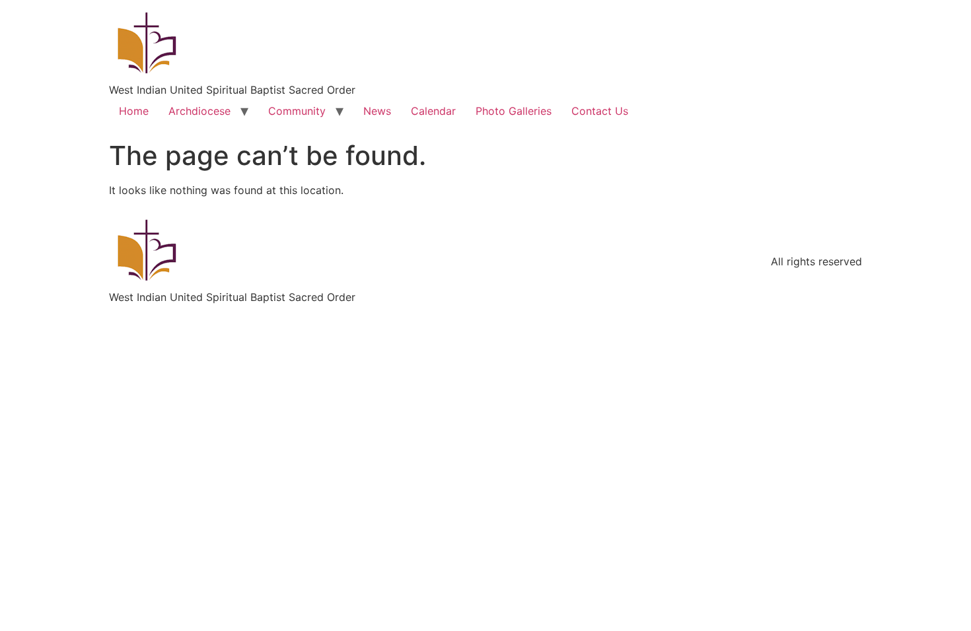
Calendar (433, 110)
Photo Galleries (514, 110)
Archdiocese (199, 110)
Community (297, 110)
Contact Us (599, 110)
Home (134, 110)
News (377, 110)
